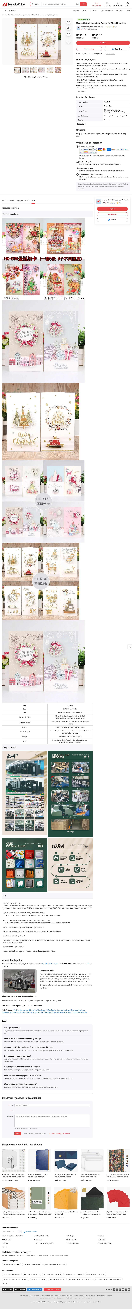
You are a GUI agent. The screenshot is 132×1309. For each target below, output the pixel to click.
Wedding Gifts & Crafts (41, 1236)
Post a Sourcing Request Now (59, 1134)
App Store (7, 1289)
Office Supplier (52, 1010)
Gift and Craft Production (37, 1010)
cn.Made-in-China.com (85, 1298)
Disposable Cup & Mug (105, 1243)
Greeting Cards (23, 15)
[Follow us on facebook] (114, 1289)
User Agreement (77, 1302)
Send (17, 1134)
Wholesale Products (66, 1295)
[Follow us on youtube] (123, 1289)
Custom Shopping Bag (79, 1012)
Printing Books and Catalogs (61, 1012)
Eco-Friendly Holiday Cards (49, 15)
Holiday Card (35, 15)
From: (11, 1105)
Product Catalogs (31, 1232)
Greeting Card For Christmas (95, 1274)
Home (4, 15)
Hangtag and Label (37, 1012)
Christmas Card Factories (12, 1274)
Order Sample (110, 54)
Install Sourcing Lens (53, 1289)
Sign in (128, 5)
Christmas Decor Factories (73, 1274)
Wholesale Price (78, 1295)
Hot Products (24, 1295)
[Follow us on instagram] (120, 1289)
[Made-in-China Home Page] (13, 4)
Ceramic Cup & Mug (72, 1243)
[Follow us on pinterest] (126, 1289)
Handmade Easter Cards (11, 1265)
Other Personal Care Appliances (44, 1243)
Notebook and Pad (23, 1012)
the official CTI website (50, 964)
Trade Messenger (34, 1289)
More (4, 1247)
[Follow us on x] (117, 1289)
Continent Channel (90, 1295)
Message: (10, 1116)
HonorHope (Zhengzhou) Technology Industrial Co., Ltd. (92, 27)
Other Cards (102, 1239)
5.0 (106, 203)
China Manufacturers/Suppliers (49, 1295)
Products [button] (35, 4)
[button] (77, 4)
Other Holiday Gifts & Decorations (13, 1236)
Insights (109, 1295)
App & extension (106, 11)
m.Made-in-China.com (71, 1298)
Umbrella (5, 1243)
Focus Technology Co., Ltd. (51, 1302)
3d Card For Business (38, 1279)
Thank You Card (71, 1239)
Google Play (20, 1289)
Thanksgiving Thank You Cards (55, 1265)
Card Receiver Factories (31, 1274)
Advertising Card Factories (52, 1274)
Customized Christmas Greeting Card (15, 1279)
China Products (34, 1295)
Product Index (101, 1295)
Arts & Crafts (12, 15)
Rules (128, 11)
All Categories (9, 11)
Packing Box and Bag (21, 1010)
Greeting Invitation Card (57, 1279)
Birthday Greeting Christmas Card (80, 1279)
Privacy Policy (97, 1302)
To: (12, 1111)
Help (94, 11)
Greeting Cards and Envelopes (67, 1010)
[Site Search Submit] (83, 4)
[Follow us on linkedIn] (129, 1289)
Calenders (47, 1012)
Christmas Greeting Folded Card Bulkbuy (108, 1279)
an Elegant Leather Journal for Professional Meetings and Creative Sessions (13, 1214)
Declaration (87, 1302)
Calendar (101, 1236)
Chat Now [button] (118, 49)
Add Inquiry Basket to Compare (38, 77)
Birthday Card (6, 1239)
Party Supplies (70, 1236)
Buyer (85, 11)
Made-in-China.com (57, 1298)
